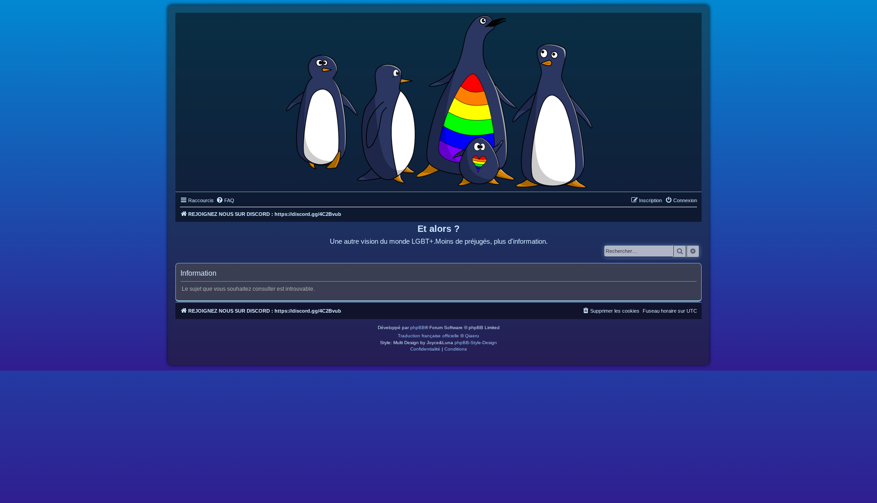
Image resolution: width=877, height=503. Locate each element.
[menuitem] (225, 200)
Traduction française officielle (428, 335)
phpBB (417, 327)
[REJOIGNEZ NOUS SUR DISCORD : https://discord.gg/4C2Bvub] (439, 100)
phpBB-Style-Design (475, 342)
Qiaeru (472, 335)
